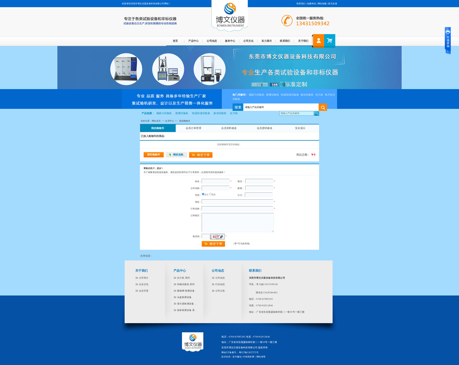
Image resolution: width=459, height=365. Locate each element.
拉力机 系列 (183, 277)
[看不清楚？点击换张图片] (217, 236)
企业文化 (144, 284)
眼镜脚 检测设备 (186, 290)
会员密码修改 (264, 128)
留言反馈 (332, 3)
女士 (206, 194)
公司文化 (248, 41)
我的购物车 (157, 128)
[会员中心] (318, 41)
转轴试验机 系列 (186, 284)
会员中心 (169, 121)
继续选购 (178, 154)
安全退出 (300, 128)
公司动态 (212, 41)
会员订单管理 (193, 128)
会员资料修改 (229, 128)
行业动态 (220, 284)
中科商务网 (248, 356)
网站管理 (261, 356)
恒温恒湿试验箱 (290, 94)
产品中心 (193, 41)
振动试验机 (307, 94)
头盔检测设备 (184, 297)
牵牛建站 (237, 356)
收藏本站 (311, 3)
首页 (175, 41)
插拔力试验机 (256, 94)
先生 (213, 194)
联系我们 (301, 3)
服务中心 (230, 41)
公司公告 (220, 290)
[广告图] (172, 108)
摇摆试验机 (272, 94)
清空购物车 (153, 154)
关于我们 (303, 41)
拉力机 (319, 94)
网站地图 (322, 3)
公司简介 (144, 277)
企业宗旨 (144, 290)
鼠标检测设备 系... (186, 310)
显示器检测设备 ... (186, 303)
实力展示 (267, 41)
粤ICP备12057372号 (248, 352)
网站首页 (156, 121)
